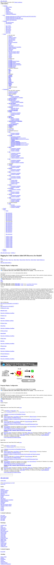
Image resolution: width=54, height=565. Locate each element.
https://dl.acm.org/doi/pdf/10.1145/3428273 (10, 303)
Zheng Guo (10, 259)
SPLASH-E (10, 45)
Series (7, 210)
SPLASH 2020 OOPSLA (6, 262)
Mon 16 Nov (8, 27)
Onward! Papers (11, 40)
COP (2, 526)
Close (2, 281)
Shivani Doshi (22, 259)
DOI (1, 305)
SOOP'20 (3, 541)
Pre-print (16, 428)
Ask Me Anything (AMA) (13, 52)
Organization (6, 89)
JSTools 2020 (3, 533)
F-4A (22, 283)
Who (2, 258)
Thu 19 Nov (8, 30)
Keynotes (10, 50)
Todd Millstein (7, 427)
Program (5, 21)
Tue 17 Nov (8, 28)
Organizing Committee (13, 91)
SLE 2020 (3, 520)
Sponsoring (8, 11)
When (2, 282)
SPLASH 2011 (9, 231)
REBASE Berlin (14, 109)
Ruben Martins (34, 283)
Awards (7, 10)
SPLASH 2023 (9, 217)
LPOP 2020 (3, 536)
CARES (10, 54)
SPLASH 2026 (9, 214)
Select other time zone (39, 270)
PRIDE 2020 (3, 539)
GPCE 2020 (3, 517)
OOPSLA (10, 36)
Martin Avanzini (7, 416)
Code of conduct (9, 12)
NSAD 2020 (3, 537)
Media (2, 361)
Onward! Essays (11, 38)
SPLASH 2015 (9, 227)
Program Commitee (15, 118)
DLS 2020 (3, 515)
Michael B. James (4, 259)
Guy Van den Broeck (31, 426)
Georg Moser (16, 416)
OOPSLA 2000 (9, 247)
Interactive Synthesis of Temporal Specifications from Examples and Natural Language (22, 419)
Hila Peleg (28, 259)
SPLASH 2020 (4, 252)
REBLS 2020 (3, 540)
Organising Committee (15, 176)
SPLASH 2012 (9, 230)
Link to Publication (4, 302)
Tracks (4, 34)
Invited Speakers (14, 154)
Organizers (13, 122)
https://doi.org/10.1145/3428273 (7, 306)
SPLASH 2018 (9, 223)
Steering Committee (12, 92)
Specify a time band (17, 278)
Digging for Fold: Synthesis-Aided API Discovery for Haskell (17, 430)
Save (2, 280)
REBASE (10, 41)
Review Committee (15, 96)
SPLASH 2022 (9, 219)
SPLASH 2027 (9, 213)
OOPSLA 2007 (9, 239)
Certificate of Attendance (11, 14)
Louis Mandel (29, 283)
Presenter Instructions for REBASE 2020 (14, 18)
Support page (3, 484)
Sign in (4, 249)
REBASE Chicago (15, 108)
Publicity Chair (14, 183)
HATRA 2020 (3, 528)
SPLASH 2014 (9, 228)
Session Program (4, 402)
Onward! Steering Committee (17, 102)
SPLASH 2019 (9, 222)
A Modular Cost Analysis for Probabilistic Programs (14, 414)
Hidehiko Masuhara (30, 285)
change (20, 407)
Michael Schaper (33, 416)
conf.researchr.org (6, 482)
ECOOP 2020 (3, 516)
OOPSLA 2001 (9, 246)
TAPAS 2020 (3, 544)
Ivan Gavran (6, 421)
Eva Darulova (17, 421)
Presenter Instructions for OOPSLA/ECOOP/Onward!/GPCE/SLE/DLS (21, 16)
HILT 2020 (3, 530)
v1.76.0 (12, 482)
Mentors (12, 115)
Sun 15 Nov (8, 25)
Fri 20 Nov (8, 31)
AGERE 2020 (4, 525)
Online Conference (18, 2)
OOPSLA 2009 (9, 236)
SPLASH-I (17, 283)
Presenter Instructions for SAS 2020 (13, 17)
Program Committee (15, 101)
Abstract (2, 286)
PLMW (10, 43)
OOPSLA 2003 (9, 243)
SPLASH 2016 (9, 226)
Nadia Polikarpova (41, 259)
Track (2, 261)
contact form (3, 480)
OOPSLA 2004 (9, 242)
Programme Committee (16, 177)
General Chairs (14, 180)
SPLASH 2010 (9, 234)
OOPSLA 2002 (9, 244)
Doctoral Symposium (12, 42)
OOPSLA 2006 (9, 240)
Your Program (9, 23)
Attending (5, 5)
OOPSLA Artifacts (12, 37)
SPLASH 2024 (9, 216)
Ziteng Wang (16, 259)
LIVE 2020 (3, 534)
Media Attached (17, 417)
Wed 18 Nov (8, 29)
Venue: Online (9, 7)
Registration (8, 9)
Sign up (4, 250)
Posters (9, 44)
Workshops (10, 49)
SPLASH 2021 (9, 220)
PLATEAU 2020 (4, 538)
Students (7, 8)
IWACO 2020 (3, 532)
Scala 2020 (3, 551)
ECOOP (10, 60)
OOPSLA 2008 (9, 237)
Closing (10, 57)
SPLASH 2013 (9, 229)
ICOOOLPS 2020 (4, 531)
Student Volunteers (12, 48)
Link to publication (8, 417)
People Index (11, 129)
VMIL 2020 (3, 545)
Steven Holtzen (7, 426)
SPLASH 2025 (9, 215)
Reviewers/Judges (15, 123)
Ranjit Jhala (33, 259)
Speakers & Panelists (15, 114)
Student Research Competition (14, 47)
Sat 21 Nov (8, 32)
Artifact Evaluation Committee (17, 157)
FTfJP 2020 (3, 527)
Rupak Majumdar (28, 421)
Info (4, 15)
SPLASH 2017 (9, 224)
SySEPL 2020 (3, 543)
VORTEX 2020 (4, 546)
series (9, 252)
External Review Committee (17, 97)
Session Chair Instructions (11, 20)
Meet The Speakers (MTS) (14, 51)
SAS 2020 (3, 519)
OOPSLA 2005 (9, 241)
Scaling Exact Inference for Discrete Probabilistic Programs (16, 424)
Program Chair (14, 181)
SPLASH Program (10, 22)
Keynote (13, 204)
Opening (10, 56)
